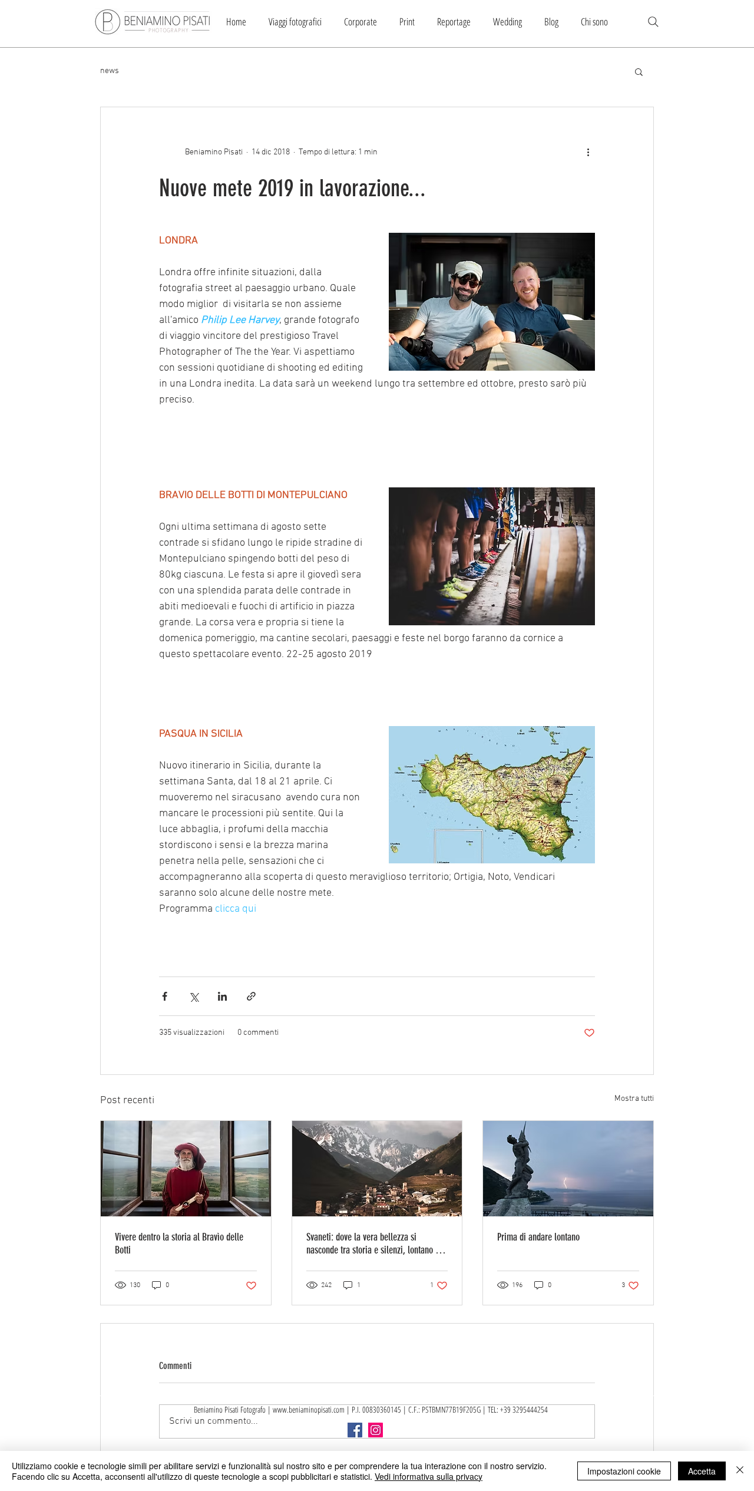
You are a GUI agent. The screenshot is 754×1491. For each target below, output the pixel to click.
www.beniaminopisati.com (309, 1409)
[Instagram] (375, 1430)
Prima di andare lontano (538, 1237)
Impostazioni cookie (624, 1471)
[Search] (653, 21)
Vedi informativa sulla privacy (428, 1476)
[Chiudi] (740, 1471)
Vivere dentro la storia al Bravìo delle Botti (179, 1243)
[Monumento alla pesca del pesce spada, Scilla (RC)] (568, 1168)
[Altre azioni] (588, 152)
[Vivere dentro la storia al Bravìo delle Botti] (186, 1168)
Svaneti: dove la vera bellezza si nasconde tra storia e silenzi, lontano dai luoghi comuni (376, 1243)
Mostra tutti (634, 1099)
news (109, 71)
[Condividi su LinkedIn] (222, 996)
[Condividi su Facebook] (164, 996)
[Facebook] (355, 1430)
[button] (638, 71)
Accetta (702, 1471)
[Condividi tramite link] (251, 996)
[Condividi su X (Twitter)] (193, 996)
